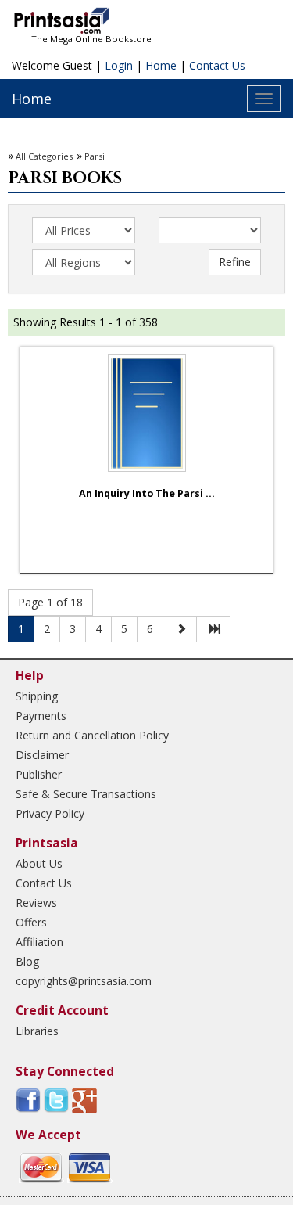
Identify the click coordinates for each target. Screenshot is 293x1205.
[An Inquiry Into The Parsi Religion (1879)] (147, 413)
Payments (41, 715)
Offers (31, 922)
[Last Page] (213, 629)
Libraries (37, 1030)
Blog (27, 961)
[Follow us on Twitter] (56, 1099)
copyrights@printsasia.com (84, 980)
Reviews (36, 902)
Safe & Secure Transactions (86, 793)
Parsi (94, 156)
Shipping (37, 696)
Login (119, 65)
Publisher (39, 774)
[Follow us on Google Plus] (84, 1099)
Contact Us (217, 65)
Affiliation (39, 941)
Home (161, 65)
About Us (39, 863)
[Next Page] (180, 629)
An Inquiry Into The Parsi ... (147, 493)
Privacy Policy (50, 813)
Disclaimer (42, 754)
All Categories (44, 156)
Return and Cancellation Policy (92, 735)
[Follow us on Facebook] (28, 1099)
